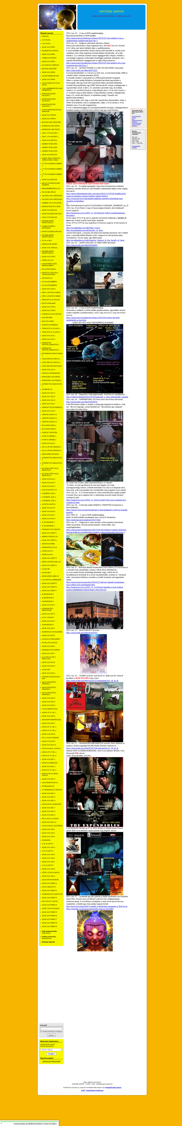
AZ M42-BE (46, 569)
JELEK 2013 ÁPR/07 (49, 119)
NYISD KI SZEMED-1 (49, 436)
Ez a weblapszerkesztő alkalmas (137, 120)
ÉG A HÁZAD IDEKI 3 (49, 429)
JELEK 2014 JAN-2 (48, 833)
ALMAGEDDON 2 (48, 598)
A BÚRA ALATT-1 (47, 551)
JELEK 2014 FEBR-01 (49, 883)
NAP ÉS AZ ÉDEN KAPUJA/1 (52, 214)
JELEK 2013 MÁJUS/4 (49, 210)
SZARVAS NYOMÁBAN (50, 325)
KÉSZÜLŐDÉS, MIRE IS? (50, 576)
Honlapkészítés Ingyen (113, 1087)
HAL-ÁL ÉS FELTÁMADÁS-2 (51, 450)
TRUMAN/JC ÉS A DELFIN (51, 529)
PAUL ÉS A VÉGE (48, 321)
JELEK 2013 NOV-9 (48, 741)
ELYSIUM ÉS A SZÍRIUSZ (50, 65)
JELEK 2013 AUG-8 (48, 519)
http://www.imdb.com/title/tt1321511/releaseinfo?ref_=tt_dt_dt (92, 681)
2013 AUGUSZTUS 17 (49, 490)
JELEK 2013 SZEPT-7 (49, 590)
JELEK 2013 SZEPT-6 (49, 587)
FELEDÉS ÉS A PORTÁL (50, 51)
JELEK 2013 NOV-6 (48, 716)
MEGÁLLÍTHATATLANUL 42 (51, 562)
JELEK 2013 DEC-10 (49, 822)
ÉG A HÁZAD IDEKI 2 (49, 425)
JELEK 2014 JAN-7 (48, 862)
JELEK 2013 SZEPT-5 (49, 583)
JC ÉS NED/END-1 (48, 522)
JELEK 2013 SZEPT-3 (49, 558)
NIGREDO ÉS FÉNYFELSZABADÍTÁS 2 (50, 349)
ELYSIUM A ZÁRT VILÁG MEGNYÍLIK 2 (50, 474)
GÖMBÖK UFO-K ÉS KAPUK (51, 203)
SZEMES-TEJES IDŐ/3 (49, 151)
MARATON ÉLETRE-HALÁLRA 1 (49, 94)
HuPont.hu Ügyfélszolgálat (51, 1061)
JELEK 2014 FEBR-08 (49, 923)
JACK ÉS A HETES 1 (49, 504)
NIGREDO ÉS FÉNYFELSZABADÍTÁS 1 (50, 343)
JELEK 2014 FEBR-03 (49, 898)
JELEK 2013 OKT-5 (48, 635)
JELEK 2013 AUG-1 (48, 443)
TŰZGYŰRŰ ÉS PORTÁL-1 (51, 359)
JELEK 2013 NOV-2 (48, 673)
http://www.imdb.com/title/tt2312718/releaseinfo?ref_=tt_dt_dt (92, 748)
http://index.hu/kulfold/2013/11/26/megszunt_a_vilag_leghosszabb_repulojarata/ (99, 397)
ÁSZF (83, 1090)
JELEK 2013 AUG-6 (48, 511)
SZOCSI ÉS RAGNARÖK (50, 880)
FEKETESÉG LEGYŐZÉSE (51, 377)
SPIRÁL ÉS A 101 (48, 260)
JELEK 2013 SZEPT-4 (49, 565)
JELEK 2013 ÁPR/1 (48, 47)
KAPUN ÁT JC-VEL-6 (49, 770)
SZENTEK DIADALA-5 (49, 422)
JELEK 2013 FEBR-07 (49, 919)
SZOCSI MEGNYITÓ (49, 887)
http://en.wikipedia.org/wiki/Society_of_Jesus (84, 230)
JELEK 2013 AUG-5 (48, 508)
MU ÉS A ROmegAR (48, 303)
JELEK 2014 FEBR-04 (49, 905)
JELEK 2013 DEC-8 (48, 811)
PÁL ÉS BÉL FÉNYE (49, 192)
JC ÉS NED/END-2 (48, 526)
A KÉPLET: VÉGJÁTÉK (49, 432)
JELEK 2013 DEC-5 (48, 797)
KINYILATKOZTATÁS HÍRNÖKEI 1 (49, 683)
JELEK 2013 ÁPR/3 (48, 61)
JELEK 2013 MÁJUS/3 (49, 179)
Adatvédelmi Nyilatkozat (94, 1090)
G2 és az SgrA (47, 240)
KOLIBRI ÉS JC (47, 389)
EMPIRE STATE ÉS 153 (50, 537)
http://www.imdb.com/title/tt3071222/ (82, 71)
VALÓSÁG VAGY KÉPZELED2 (52, 199)
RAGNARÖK (46, 840)
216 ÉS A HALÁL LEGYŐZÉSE (52, 826)
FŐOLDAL (45, 36)
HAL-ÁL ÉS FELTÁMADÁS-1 (51, 447)
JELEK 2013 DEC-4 (48, 793)
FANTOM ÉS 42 (47, 278)
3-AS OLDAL (46, 43)
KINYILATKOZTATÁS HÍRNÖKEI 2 (49, 688)
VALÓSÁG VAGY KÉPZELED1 (52, 196)
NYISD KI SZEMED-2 (49, 440)
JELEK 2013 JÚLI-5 (48, 396)
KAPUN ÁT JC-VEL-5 (49, 756)
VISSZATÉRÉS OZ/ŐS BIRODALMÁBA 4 (49, 264)
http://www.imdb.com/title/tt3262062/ (82, 245)
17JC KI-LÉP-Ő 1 (47, 844)
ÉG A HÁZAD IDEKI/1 (49, 269)
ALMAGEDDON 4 (48, 625)
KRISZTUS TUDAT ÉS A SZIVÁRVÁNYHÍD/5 (50, 273)
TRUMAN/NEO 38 (48, 786)
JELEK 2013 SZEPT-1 (49, 533)
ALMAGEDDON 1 (48, 594)
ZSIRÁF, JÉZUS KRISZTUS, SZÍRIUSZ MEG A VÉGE (51, 159)
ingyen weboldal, (137, 123)
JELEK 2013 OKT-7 (48, 653)
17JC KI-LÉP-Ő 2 (47, 851)
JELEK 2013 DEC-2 (48, 766)
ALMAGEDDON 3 (48, 601)
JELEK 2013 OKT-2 (48, 614)
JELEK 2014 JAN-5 (48, 854)
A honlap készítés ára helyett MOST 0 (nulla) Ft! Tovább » (35, 1124)
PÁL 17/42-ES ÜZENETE (50, 738)
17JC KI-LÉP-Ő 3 (47, 865)
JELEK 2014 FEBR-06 (49, 916)
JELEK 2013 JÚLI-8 (48, 411)
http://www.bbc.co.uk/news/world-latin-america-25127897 (90, 909)
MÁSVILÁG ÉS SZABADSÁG (51, 804)
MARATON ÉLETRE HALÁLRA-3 (48, 105)
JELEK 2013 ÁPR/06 (49, 115)
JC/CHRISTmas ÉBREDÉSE (51, 580)
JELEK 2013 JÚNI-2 (48, 257)
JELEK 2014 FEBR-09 (49, 926)
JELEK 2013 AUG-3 (48, 483)
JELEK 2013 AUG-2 (48, 479)
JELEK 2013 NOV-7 (48, 723)
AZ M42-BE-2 (46, 572)
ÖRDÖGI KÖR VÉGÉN (49, 244)
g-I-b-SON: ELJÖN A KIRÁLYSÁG (48, 658)
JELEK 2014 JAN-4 (48, 847)
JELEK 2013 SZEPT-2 (49, 540)
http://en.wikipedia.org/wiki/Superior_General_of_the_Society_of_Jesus (95, 240)
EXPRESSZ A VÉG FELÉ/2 (51, 129)
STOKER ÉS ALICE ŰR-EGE (51, 314)
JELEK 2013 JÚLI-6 (48, 400)
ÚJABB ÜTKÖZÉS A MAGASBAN (48, 227)
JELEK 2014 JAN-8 (48, 869)
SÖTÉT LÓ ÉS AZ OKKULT (51, 872)
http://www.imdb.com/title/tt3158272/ (82, 402)
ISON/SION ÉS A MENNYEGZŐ (47, 609)
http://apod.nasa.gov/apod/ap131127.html (83, 520)
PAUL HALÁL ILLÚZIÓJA (50, 818)
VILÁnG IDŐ (46, 669)
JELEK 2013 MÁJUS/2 (49, 155)
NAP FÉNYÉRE (47, 318)
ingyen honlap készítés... (136, 125)
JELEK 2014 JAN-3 (48, 836)
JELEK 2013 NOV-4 (48, 702)
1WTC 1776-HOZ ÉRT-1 (50, 133)
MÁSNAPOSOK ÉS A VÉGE (51, 206)
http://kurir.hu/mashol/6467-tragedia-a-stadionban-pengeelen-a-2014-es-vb (96, 907)
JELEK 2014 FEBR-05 (49, 912)
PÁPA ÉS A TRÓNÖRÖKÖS (51, 373)
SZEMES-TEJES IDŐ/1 (49, 144)
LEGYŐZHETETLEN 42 (50, 782)
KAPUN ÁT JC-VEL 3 (49, 730)
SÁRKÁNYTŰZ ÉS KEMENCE (52, 407)
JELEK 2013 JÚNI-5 (48, 310)
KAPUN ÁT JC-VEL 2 (49, 727)
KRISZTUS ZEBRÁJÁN (49, 763)
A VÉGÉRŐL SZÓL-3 (49, 501)
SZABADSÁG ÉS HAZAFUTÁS (52, 894)
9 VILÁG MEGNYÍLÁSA (50, 709)
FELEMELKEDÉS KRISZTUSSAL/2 (48, 236)
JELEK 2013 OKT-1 (48, 605)
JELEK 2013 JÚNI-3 (48, 289)
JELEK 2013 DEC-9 (48, 815)
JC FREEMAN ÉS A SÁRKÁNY (52, 790)
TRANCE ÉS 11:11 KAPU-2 (51, 332)
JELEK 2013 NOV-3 (48, 698)
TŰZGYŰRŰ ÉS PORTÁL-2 (51, 362)
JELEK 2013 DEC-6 (48, 800)
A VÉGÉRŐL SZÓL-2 (49, 497)
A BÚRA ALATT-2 (47, 554)
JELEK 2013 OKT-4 (48, 628)
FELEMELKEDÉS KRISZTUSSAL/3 (48, 252)
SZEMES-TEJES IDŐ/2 (49, 147)
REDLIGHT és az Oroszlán (51, 300)
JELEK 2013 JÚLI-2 (48, 339)
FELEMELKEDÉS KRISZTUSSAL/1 (48, 222)
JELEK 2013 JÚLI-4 (48, 393)
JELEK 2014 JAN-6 (48, 858)
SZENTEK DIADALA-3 (49, 414)
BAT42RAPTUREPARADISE (51, 720)
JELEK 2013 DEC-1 (48, 759)
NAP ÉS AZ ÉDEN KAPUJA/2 (52, 231)
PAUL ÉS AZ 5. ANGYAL (50, 901)
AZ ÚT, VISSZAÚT (48, 617)
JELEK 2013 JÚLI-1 (48, 336)
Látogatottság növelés (136, 146)
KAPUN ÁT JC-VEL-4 (49, 752)
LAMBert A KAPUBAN (49, 58)
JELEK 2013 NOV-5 (48, 705)
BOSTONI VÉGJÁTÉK (49, 69)
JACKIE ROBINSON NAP (50, 76)
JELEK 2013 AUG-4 (48, 486)
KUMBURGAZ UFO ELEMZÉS (52, 632)
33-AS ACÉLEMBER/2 (49, 285)
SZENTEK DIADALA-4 (49, 418)
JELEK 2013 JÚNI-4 (48, 307)
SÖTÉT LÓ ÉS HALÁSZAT (50, 908)
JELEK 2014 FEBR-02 (49, 890)
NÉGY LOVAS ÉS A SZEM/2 (51, 296)
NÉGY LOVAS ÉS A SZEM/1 (51, 292)
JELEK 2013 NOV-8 (48, 734)
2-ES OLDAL (46, 40)
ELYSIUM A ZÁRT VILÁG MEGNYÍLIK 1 (50, 469)
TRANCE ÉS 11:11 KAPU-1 (51, 328)
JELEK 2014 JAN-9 (48, 876)
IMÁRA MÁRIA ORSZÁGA (50, 454)
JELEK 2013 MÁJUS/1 (49, 140)
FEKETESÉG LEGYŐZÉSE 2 (51, 380)
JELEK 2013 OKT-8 (48, 662)
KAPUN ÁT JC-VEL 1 (49, 712)
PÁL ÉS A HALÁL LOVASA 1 (51, 748)
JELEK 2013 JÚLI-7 (48, 404)
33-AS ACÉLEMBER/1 (49, 282)
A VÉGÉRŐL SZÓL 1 (49, 493)
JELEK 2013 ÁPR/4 (48, 72)
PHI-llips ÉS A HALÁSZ (49, 643)
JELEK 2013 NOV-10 (49, 745)
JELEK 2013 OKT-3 (48, 621)
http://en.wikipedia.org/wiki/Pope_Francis (83, 228)
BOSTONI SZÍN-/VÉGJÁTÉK (51, 122)
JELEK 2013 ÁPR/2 (48, 54)
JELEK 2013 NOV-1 (48, 666)
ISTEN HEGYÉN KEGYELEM (52, 366)
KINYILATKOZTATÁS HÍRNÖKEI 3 (49, 693)
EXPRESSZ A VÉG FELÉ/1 (51, 126)
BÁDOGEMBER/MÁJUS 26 (51, 188)
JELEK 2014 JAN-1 (48, 829)
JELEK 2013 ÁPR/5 (48, 79)
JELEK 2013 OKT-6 (48, 646)
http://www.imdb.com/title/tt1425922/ (82, 633)
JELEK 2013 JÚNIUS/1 (49, 248)
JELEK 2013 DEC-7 (48, 808)
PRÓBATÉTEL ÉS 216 (49, 547)
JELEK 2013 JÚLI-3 (48, 370)
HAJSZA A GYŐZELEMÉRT (51, 639)
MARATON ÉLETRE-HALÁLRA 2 (49, 100)
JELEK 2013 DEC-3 (48, 779)
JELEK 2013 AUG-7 (48, 515)
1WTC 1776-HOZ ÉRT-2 (50, 137)
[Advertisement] (49, 984)
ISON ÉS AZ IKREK (48, 544)
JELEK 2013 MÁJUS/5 (49, 217)
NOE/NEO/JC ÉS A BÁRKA (51, 650)
